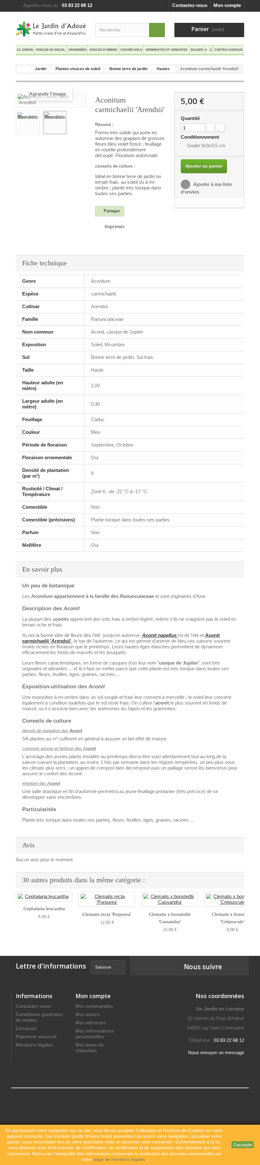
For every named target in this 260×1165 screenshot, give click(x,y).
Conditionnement (200, 137)
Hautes (163, 69)
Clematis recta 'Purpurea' (106, 914)
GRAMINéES (77, 49)
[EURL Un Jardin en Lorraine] (51, 29)
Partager (111, 211)
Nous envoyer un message (216, 1052)
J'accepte (242, 1144)
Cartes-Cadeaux (228, 49)
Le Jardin (25, 49)
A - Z (208, 49)
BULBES (197, 49)
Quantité (190, 118)
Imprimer (115, 226)
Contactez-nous (189, 5)
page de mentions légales (119, 1159)
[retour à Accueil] (22, 69)
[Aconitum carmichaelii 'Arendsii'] (28, 122)
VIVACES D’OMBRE (103, 49)
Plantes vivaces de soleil (77, 69)
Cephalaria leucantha (44, 908)
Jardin (40, 69)
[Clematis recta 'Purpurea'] (107, 899)
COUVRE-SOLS (131, 49)
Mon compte (227, 5)
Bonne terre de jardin (128, 69)
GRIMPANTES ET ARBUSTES (166, 49)
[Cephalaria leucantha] (44, 896)
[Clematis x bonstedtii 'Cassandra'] (169, 899)
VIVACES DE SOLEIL (50, 49)
